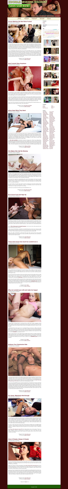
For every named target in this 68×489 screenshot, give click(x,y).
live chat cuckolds (14, 140)
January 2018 (51, 135)
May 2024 (44, 119)
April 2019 (51, 125)
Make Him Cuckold (34, 18)
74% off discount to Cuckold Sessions (18, 226)
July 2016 (51, 146)
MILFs (44, 36)
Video (31, 189)
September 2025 (46, 114)
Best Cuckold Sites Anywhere (17, 63)
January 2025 (45, 117)
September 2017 (52, 137)
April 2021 (44, 144)
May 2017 (51, 139)
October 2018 (51, 130)
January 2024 (45, 121)
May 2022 (44, 133)
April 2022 (44, 134)
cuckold (55, 29)
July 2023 (44, 125)
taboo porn (56, 36)
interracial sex (53, 35)
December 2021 (45, 137)
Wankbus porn (34, 336)
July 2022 (44, 132)
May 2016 (51, 148)
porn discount (51, 36)
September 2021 (46, 140)
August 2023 (45, 124)
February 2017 (51, 140)
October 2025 (45, 113)
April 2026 (44, 111)
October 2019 (51, 119)
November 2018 (52, 129)
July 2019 (51, 122)
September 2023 (46, 123)
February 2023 (45, 127)
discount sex (55, 32)
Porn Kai (20, 277)
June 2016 (51, 147)
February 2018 (51, 134)
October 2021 (45, 139)
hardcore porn (50, 33)
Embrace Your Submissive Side (17, 344)
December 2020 (45, 145)
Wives (31, 105)
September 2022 (46, 131)
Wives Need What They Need (17, 110)
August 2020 (51, 111)
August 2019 (51, 121)
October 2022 (45, 130)
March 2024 (45, 120)
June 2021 (44, 143)
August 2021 (45, 141)
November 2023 (45, 122)
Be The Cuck (49, 18)
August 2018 (51, 132)
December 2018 (52, 128)
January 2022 (45, 136)
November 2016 (52, 143)
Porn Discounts (28, 58)
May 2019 (51, 124)
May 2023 (44, 126)
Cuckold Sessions (26, 18)
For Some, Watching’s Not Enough (18, 395)
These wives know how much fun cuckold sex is (23, 241)
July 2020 (51, 112)
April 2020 (51, 115)
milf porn (58, 35)
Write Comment (27, 59)
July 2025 (44, 115)
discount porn (48, 32)
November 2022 (45, 129)
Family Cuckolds (42, 18)
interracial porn (48, 35)
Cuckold (14, 331)
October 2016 (51, 144)
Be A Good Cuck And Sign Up (17, 194)
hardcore (44, 33)
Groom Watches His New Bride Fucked (20, 21)
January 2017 (51, 141)
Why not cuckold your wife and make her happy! (23, 290)
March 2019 (51, 126)
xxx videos (53, 37)
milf (56, 35)
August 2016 (51, 145)
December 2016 (52, 142)
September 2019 (52, 120)
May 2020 (51, 114)
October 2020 (45, 147)
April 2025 (44, 116)
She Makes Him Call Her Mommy (18, 151)
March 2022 (45, 135)
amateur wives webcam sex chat (48, 29)
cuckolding (46, 30)
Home (44, 22)
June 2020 (51, 113)
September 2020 (46, 148)
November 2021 (45, 138)
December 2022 (45, 128)
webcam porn (45, 37)
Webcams (26, 146)
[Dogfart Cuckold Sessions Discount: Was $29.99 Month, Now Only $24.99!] (34, 16)
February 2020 (51, 117)
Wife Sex (49, 37)
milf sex (46, 36)
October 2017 (51, 136)
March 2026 (45, 112)
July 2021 (44, 142)
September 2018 (52, 131)
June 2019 (51, 123)
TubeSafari (19, 18)
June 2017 (51, 138)
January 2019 (51, 127)
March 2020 (51, 116)
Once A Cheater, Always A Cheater (18, 439)
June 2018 (51, 133)
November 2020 (45, 146)
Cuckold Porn (52, 30)
